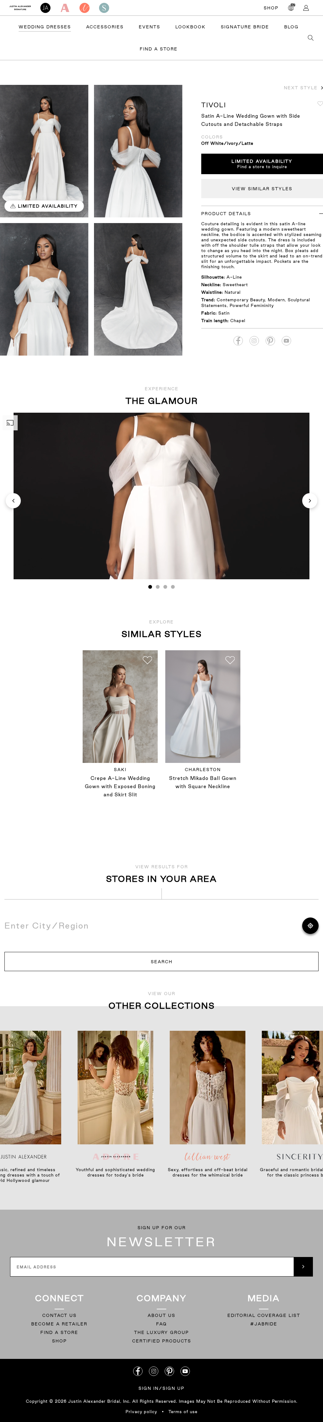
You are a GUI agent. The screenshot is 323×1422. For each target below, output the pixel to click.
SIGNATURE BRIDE (245, 27)
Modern (276, 300)
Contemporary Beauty (241, 300)
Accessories (105, 27)
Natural (233, 292)
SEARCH (162, 961)
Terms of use (182, 1411)
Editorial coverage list (263, 1315)
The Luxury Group (161, 1332)
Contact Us (59, 1315)
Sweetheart (235, 284)
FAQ (161, 1324)
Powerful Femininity (252, 305)
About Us (161, 1315)
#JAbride (263, 1324)
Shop (271, 8)
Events (149, 27)
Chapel (237, 320)
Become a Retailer (59, 1324)
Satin (224, 313)
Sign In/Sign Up (161, 1388)
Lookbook (190, 27)
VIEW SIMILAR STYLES (262, 188)
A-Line (234, 277)
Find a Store (159, 49)
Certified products (161, 1341)
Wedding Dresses (45, 27)
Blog (291, 27)
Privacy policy (141, 1411)
